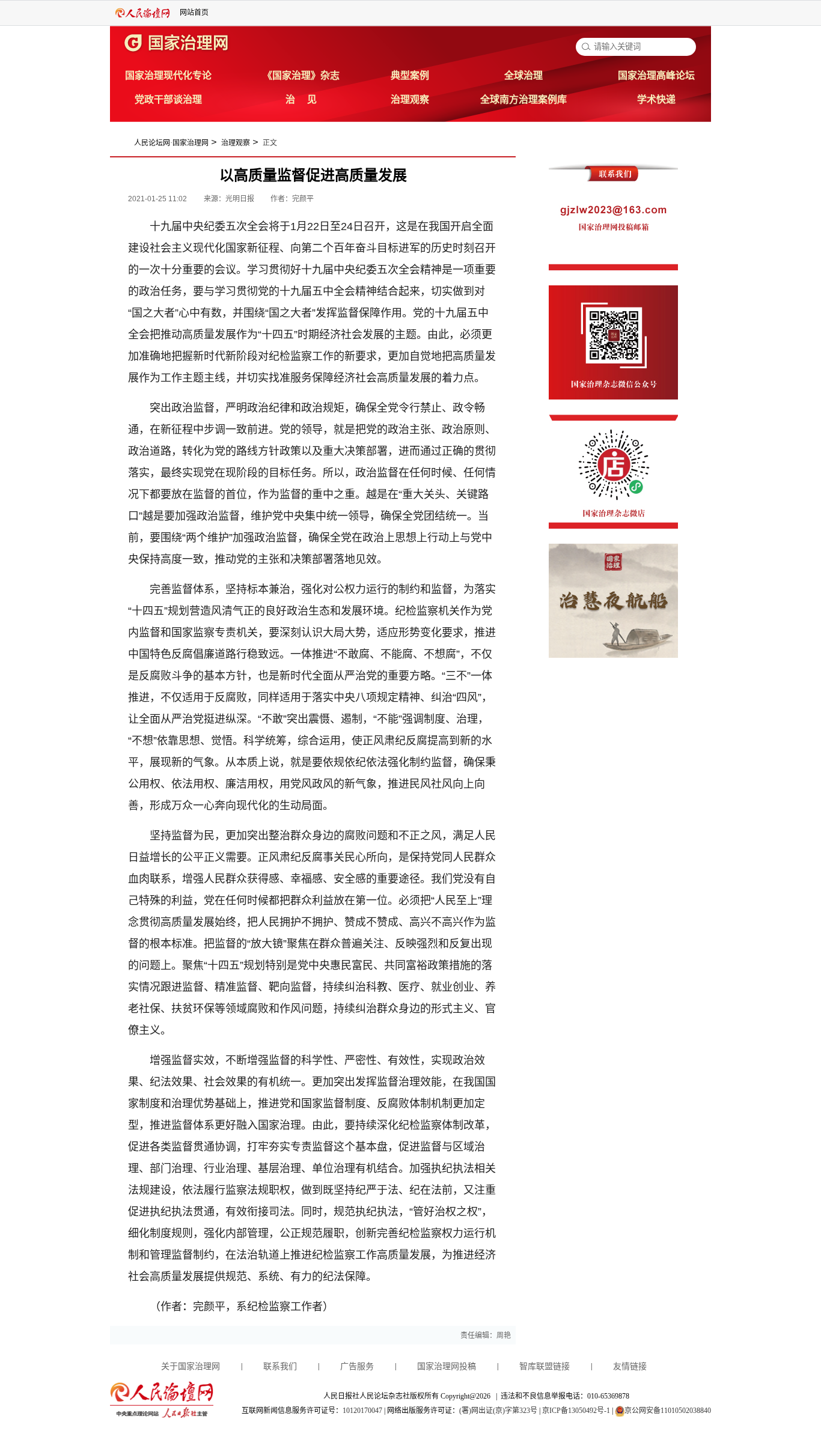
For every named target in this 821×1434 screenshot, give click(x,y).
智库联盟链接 (544, 1366)
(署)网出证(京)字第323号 (498, 1410)
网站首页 (194, 12)
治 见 (301, 99)
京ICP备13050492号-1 (576, 1410)
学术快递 (656, 99)
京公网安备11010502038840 (667, 1410)
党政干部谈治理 (168, 99)
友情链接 (630, 1366)
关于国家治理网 (190, 1366)
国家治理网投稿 (446, 1366)
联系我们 (280, 1366)
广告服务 (357, 1366)
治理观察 (410, 99)
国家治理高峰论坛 (656, 75)
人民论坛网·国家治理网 (171, 143)
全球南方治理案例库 (523, 99)
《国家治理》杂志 (301, 75)
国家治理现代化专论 (168, 75)
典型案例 (410, 75)
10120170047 (362, 1410)
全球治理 (523, 75)
